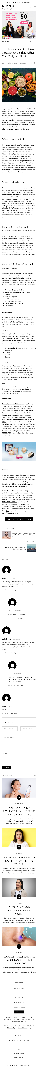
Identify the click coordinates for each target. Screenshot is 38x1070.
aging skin (31, 254)
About (19, 1049)
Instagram (13, 1040)
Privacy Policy (11, 1028)
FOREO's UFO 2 (7, 433)
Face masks (6, 399)
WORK (31, 2)
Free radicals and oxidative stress (13, 404)
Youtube (17, 1040)
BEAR (7, 511)
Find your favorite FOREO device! (19, 519)
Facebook (10, 1040)
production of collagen (18, 252)
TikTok (28, 1040)
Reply (15, 590)
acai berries (14, 348)
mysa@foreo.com (19, 988)
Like (3, 590)
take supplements (11, 338)
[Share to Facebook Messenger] (35, 63)
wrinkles (27, 238)
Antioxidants (7, 312)
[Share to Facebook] (32, 63)
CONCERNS (5, 41)
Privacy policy (19, 1053)
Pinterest (24, 1040)
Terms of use (19, 1057)
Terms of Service (22, 1028)
